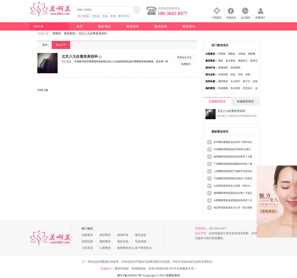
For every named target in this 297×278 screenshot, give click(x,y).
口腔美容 (87, 247)
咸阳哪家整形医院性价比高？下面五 (233, 193)
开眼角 (221, 53)
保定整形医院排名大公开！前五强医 (233, 207)
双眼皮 (96, 16)
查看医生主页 (184, 57)
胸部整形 (105, 241)
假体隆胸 (223, 88)
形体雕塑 (235, 67)
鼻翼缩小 (243, 60)
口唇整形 (105, 247)
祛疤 (240, 74)
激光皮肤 (140, 235)
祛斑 (247, 74)
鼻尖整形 (230, 60)
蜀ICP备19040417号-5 (130, 275)
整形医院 (132, 26)
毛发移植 (140, 241)
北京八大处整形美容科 (93, 33)
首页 (79, 26)
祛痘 (233, 74)
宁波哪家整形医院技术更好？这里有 (233, 178)
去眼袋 (241, 53)
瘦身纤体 (122, 235)
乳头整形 (235, 88)
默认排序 (61, 45)
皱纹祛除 (122, 241)
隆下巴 (246, 81)
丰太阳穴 (235, 81)
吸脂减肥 (223, 67)
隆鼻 (105, 16)
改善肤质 (223, 74)
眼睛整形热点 (125, 247)
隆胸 (113, 16)
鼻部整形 (105, 235)
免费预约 (186, 64)
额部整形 (223, 81)
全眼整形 (87, 235)
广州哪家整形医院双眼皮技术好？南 (233, 163)
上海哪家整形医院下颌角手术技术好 (233, 171)
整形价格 (123, 16)
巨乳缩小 (248, 88)
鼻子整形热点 (143, 247)
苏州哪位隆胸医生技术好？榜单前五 (233, 142)
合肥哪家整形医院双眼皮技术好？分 (233, 200)
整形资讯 (188, 26)
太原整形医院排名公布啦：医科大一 (233, 185)
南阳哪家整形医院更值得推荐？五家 (233, 156)
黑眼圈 (251, 53)
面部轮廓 (87, 241)
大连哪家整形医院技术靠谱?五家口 (232, 149)
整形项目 (104, 26)
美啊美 (56, 33)
